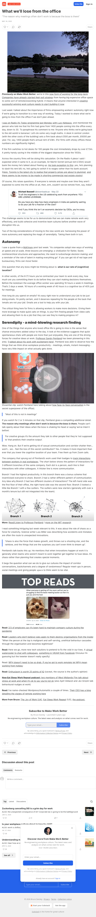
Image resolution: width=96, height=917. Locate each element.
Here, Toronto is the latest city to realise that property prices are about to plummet (44, 172)
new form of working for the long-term (68, 94)
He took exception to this (60, 165)
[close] (72, 828)
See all (7, 855)
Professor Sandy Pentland (49, 338)
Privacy (47, 899)
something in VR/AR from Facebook (57, 653)
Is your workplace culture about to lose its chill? (27, 824)
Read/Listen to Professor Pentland (26, 522)
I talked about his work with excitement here (30, 342)
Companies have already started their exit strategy (27, 97)
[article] (48, 813)
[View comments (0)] (13, 27)
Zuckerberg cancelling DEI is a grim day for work (27, 808)
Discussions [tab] (21, 801)
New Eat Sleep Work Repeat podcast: (21, 677)
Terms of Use (60, 869)
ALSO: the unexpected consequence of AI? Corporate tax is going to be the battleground (40, 811)
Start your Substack (41, 905)
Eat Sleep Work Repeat (54, 699)
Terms (53, 899)
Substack (35, 911)
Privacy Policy (67, 871)
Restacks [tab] (18, 770)
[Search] (91, 801)
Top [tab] (5, 801)
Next (86, 752)
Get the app (60, 905)
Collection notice (65, 899)
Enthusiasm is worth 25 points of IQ (26, 671)
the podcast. (78, 699)
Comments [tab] (8, 770)
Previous (12, 752)
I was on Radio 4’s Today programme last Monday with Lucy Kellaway (37, 123)
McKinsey (28, 247)
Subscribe (78, 4)
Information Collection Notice (47, 871)
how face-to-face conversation (67, 405)
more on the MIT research (58, 522)
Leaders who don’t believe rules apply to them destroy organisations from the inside (50, 637)
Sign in (89, 4)
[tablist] (13, 770)
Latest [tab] (11, 801)
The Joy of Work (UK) (31, 699)
